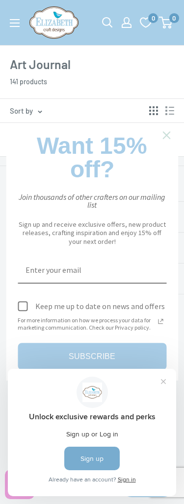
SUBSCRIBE (92, 356)
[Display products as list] (169, 110)
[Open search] (107, 22)
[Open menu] (15, 23)
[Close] (166, 135)
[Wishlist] (145, 22)
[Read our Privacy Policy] (160, 321)
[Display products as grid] (153, 110)
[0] (166, 22)
